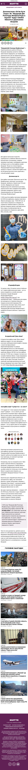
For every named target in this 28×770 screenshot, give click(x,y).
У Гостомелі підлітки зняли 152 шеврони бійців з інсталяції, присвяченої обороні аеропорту (11, 571)
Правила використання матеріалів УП (14, 726)
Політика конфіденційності (18, 725)
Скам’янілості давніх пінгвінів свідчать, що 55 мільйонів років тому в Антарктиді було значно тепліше (14, 622)
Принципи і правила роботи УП (11, 728)
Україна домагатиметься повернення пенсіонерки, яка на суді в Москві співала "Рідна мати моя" (13, 648)
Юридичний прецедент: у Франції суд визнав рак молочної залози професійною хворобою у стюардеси (13, 674)
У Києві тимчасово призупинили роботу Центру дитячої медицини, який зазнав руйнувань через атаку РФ (14, 700)
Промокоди (21, 728)
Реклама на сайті (7, 725)
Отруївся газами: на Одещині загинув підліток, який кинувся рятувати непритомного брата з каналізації (13, 596)
